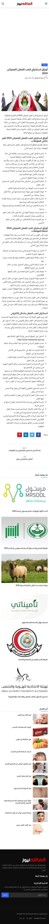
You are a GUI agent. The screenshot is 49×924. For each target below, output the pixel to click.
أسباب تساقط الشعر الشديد (21, 752)
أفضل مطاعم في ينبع (24, 459)
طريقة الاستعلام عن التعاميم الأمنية (33, 659)
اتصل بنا (29, 918)
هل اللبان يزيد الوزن (24, 715)
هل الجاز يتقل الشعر (24, 776)
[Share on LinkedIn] (25, 434)
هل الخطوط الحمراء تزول (22, 788)
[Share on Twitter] (32, 434)
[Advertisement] (24, 37)
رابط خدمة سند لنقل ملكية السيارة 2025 (32, 585)
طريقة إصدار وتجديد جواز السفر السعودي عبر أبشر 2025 (26, 548)
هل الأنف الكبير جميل (23, 825)
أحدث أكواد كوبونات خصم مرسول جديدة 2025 (30, 511)
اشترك (5, 895)
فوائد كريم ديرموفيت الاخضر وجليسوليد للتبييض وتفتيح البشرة (17, 802)
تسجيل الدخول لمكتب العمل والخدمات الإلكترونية (28, 697)
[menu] (46, 3)
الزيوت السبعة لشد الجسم (22, 727)
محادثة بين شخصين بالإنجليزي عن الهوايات (24, 450)
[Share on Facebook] (38, 434)
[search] (3, 3)
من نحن (21, 918)
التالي (24, 456)
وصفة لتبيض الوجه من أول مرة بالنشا (18, 813)
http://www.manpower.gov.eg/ (30, 340)
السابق (24, 448)
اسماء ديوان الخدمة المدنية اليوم (35, 622)
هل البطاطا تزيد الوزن (23, 739)
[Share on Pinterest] (19, 434)
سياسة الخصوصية (40, 918)
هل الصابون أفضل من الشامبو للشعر (18, 764)
